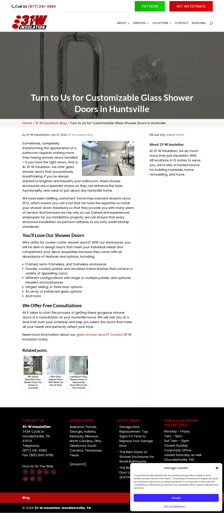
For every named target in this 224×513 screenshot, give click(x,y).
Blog (26, 497)
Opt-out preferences (174, 506)
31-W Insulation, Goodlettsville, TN (62, 508)
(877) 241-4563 (42, 6)
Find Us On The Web (37, 466)
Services (139, 23)
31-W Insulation (37, 135)
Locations (160, 23)
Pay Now (150, 6)
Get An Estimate (191, 6)
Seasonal (199, 23)
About (121, 23)
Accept (176, 498)
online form (175, 135)
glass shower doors (91, 334)
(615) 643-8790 (41, 455)
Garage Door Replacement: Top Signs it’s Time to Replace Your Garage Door (136, 436)
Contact (182, 23)
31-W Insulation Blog (81, 135)
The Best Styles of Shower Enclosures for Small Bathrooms (136, 457)
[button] (217, 468)
